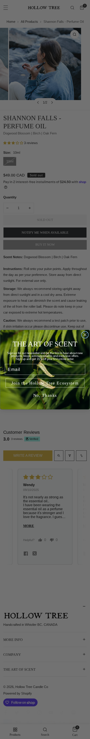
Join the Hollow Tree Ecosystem (45, 382)
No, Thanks (45, 395)
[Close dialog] (85, 335)
